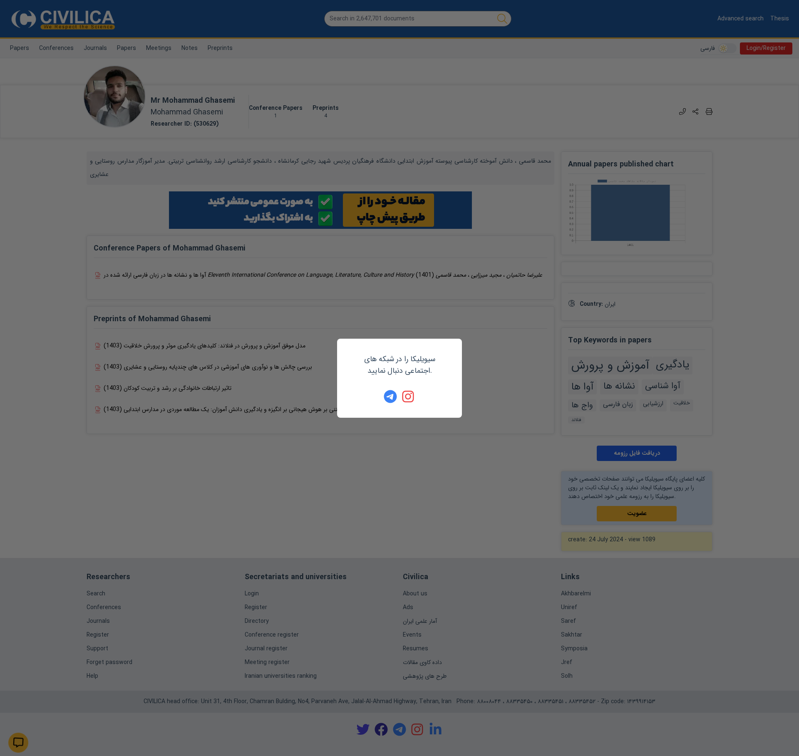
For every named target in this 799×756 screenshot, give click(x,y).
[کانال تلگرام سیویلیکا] (390, 396)
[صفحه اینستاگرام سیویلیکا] (408, 396)
